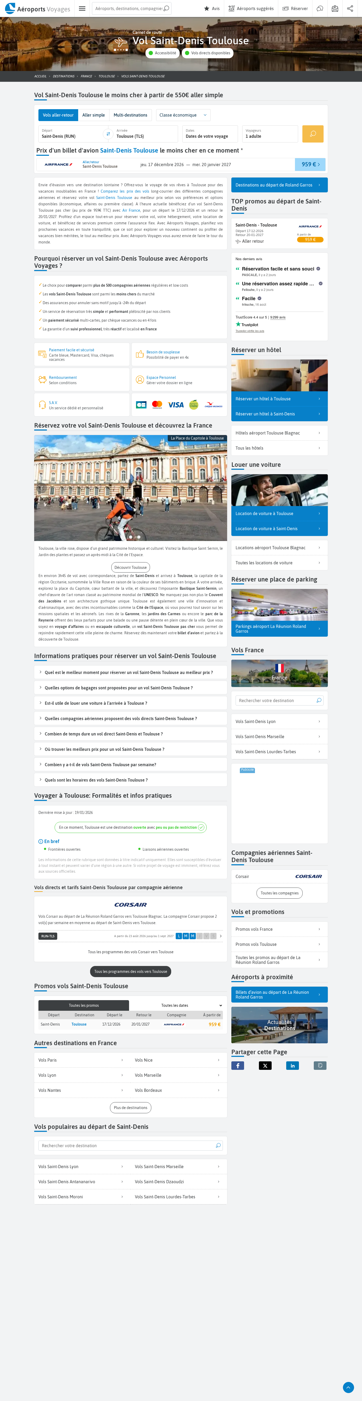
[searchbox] (131, 8)
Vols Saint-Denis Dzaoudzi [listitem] (159, 1181)
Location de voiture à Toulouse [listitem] (264, 513)
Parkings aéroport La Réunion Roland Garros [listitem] (271, 628)
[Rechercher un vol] (313, 134)
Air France (131, 210)
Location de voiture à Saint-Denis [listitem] (267, 528)
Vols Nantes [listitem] (49, 1090)
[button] (162, 53)
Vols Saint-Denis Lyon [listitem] (58, 1166)
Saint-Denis (105, 198)
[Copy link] (320, 1065)
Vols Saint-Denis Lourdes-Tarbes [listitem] (165, 1196)
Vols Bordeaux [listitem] (148, 1090)
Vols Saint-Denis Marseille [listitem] (159, 1166)
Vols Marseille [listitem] (148, 1075)
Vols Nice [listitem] (144, 1060)
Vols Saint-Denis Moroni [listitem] (60, 1196)
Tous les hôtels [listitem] (249, 448)
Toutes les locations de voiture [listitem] (264, 562)
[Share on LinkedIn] (292, 1065)
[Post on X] (265, 1065)
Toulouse (124, 198)
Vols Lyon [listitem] (47, 1075)
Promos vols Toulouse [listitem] (256, 944)
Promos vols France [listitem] (254, 929)
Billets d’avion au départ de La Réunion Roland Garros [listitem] (272, 994)
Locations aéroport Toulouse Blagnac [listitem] (271, 547)
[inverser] (108, 134)
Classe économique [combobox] (178, 115)
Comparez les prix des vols (125, 191)
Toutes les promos (84, 1005)
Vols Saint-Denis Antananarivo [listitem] (66, 1181)
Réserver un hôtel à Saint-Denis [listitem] (265, 413)
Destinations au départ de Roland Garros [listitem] (274, 185)
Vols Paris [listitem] (47, 1060)
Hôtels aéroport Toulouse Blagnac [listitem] (268, 433)
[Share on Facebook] (237, 1065)
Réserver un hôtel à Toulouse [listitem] (263, 398)
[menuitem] (37, 8)
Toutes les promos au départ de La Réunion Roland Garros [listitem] (268, 960)
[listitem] (279, 876)
